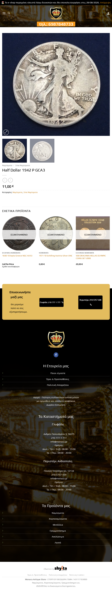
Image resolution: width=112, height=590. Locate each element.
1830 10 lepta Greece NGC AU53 (17, 255)
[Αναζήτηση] (9, 13)
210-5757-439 (58, 474)
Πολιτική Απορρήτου (58, 385)
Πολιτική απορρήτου (58, 575)
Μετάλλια (58, 524)
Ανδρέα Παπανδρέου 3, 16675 (58, 434)
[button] (4, 13)
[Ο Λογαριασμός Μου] (108, 13)
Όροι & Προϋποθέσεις (57, 379)
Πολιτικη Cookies (76, 575)
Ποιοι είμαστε (57, 373)
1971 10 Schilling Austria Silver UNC (55, 255)
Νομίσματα (7, 165)
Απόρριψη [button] (105, 2)
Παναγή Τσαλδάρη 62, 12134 (59, 470)
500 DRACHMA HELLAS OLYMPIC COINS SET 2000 (91, 257)
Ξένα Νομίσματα (22, 165)
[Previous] (8, 84)
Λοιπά (58, 542)
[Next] (104, 84)
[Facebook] (56, 354)
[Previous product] (10, 180)
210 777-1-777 (59, 437)
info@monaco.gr (58, 441)
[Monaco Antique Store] (56, 13)
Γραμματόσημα (58, 530)
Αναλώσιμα (58, 536)
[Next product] (4, 180)
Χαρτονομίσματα (58, 518)
